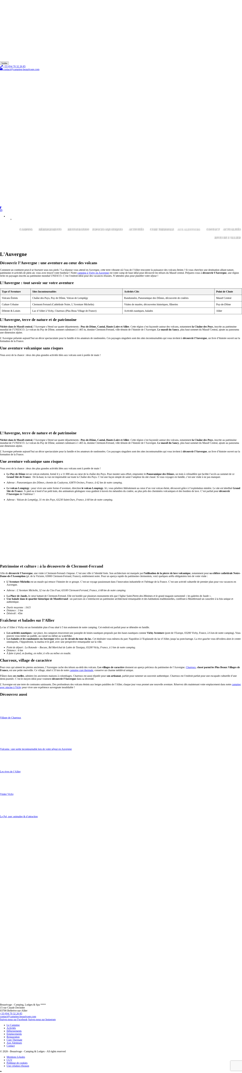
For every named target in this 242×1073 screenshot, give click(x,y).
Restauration (78, 229)
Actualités (231, 229)
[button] (12, 216)
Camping (25, 229)
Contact (212, 229)
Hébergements (49, 229)
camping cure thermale (81, 670)
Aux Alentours (7, 52)
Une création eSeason (18, 1065)
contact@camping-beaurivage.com (21, 69)
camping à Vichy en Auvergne (93, 272)
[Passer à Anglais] (18, 219)
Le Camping (13, 1025)
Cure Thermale (162, 229)
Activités (136, 229)
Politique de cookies (17, 1062)
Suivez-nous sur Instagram (42, 1019)
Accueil (4, 51)
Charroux (191, 667)
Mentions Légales (16, 1057)
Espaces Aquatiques (107, 229)
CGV (9, 1060)
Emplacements (14, 1034)
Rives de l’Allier (227, 237)
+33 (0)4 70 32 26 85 (14, 66)
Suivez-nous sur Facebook (13, 1019)
